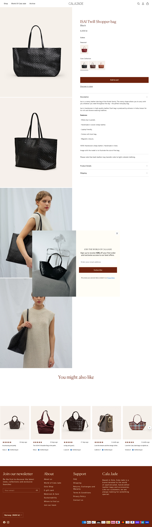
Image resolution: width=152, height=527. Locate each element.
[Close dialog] (117, 233)
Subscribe (98, 270)
